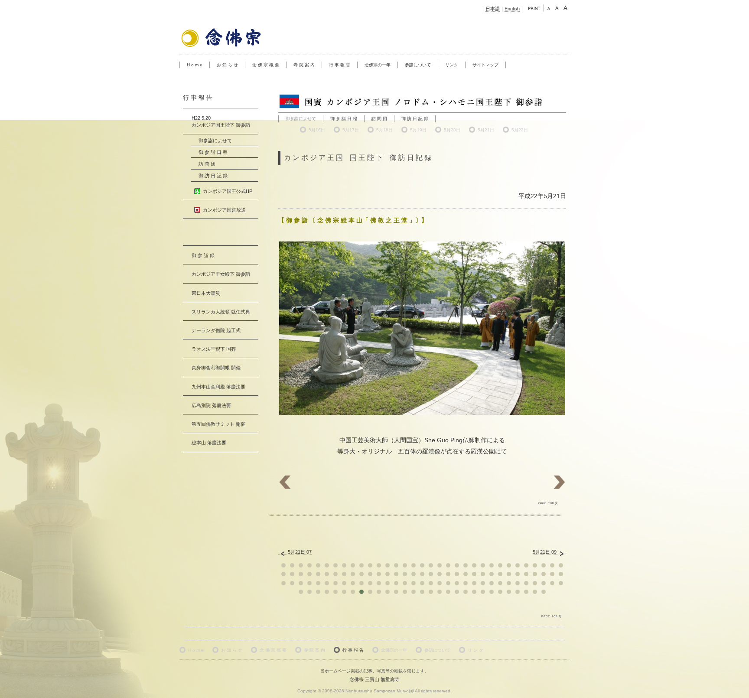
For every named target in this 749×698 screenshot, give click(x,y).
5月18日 (384, 129)
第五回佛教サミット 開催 (218, 424)
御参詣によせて (215, 140)
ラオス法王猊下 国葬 (214, 349)
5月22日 (519, 129)
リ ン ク (475, 650)
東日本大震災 (206, 293)
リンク (451, 64)
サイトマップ (485, 64)
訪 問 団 (379, 118)
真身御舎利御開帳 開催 (216, 367)
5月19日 (418, 129)
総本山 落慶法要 (209, 442)
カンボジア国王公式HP (227, 191)
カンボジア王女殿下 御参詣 (221, 274)
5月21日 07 (300, 551)
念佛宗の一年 (378, 64)
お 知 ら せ (227, 64)
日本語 (492, 8)
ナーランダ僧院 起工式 (216, 330)
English (512, 8)
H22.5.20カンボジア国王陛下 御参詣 (221, 121)
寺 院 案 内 (304, 64)
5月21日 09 (545, 551)
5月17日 (350, 129)
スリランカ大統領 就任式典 (221, 311)
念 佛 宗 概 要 (265, 64)
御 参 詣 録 (203, 255)
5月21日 (486, 129)
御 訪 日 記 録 (414, 118)
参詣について (418, 64)
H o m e (194, 64)
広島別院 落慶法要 (211, 405)
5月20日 (452, 129)
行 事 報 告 (339, 64)
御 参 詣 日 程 (343, 118)
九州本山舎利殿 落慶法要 (218, 386)
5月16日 (317, 129)
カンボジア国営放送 (224, 209)
